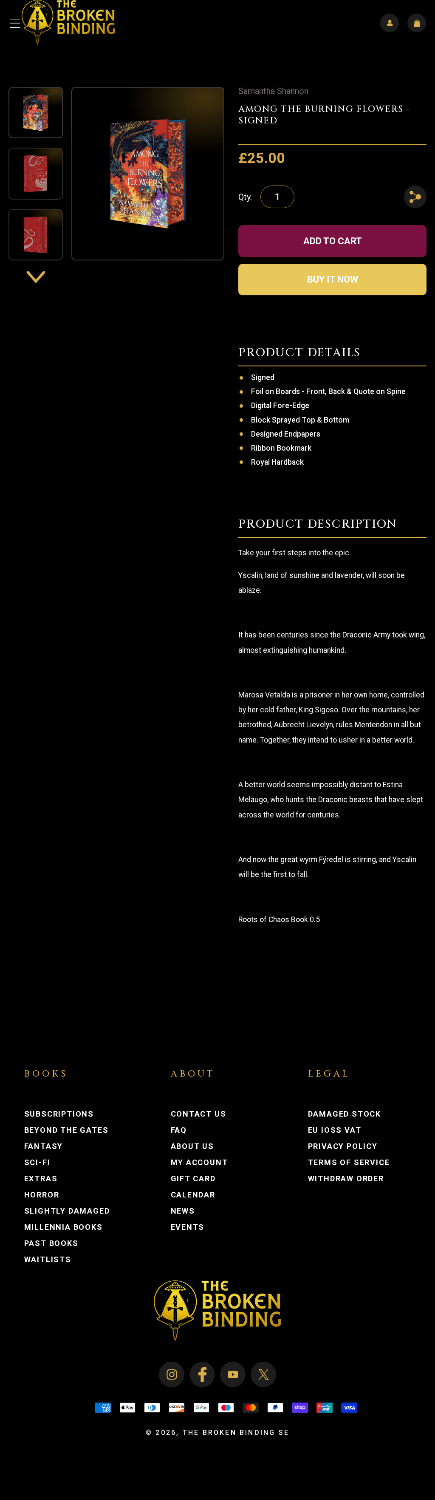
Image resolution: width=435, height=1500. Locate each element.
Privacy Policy (343, 1146)
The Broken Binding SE (236, 1433)
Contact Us (198, 1114)
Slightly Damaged (67, 1211)
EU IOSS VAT (335, 1130)
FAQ (179, 1130)
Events (188, 1227)
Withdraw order (346, 1179)
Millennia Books (63, 1227)
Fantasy (43, 1146)
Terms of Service (349, 1162)
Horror (41, 1195)
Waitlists (47, 1259)
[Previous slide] (35, 70)
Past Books (51, 1243)
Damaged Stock (344, 1114)
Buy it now (332, 279)
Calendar (193, 1195)
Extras (41, 1179)
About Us (192, 1146)
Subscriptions (59, 1114)
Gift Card (193, 1179)
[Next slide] (35, 277)
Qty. (245, 197)
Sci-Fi (37, 1162)
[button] (15, 23)
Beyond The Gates (66, 1130)
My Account (208, 1162)
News (183, 1211)
